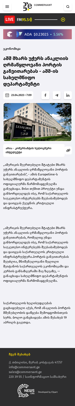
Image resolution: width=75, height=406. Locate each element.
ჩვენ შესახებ (19, 354)
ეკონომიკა (12, 49)
